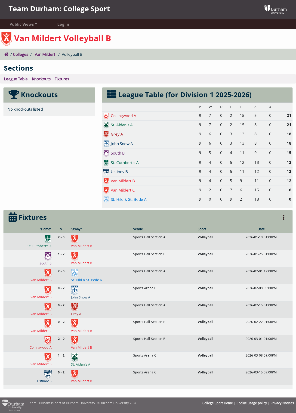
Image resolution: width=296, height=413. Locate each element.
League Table (16, 78)
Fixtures (62, 78)
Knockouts (41, 78)
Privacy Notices (282, 403)
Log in (63, 24)
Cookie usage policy (252, 403)
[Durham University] (276, 9)
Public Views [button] (21, 24)
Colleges (20, 54)
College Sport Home (217, 403)
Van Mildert (45, 54)
